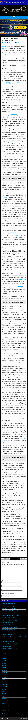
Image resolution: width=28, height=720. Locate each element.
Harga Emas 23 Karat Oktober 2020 (10, 610)
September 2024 (5, 656)
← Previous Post (5, 558)
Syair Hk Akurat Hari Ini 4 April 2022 (10, 648)
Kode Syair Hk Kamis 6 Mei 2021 (9, 620)
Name (3, 580)
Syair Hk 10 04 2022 (6, 646)
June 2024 (4, 663)
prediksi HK (23, 279)
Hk (21, 91)
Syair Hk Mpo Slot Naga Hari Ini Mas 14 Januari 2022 (14, 636)
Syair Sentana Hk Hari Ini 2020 (9, 629)
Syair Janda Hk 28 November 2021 (10, 641)
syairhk (4, 42)
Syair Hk (4, 46)
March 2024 (4, 670)
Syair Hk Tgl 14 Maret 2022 (8, 634)
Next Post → (24, 558)
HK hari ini (16, 143)
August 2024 (4, 658)
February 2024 (5, 672)
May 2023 (4, 693)
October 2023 (5, 682)
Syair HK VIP (4, 1)
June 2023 (4, 691)
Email (3, 584)
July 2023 (4, 689)
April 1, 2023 (11, 42)
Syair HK (8, 82)
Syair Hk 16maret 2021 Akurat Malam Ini (11, 615)
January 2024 (5, 675)
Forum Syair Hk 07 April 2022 (8, 617)
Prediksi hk (7, 143)
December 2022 (5, 705)
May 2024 (4, 665)
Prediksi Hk (7, 140)
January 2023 (5, 703)
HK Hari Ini (4, 197)
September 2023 (5, 684)
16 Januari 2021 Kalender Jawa (9, 608)
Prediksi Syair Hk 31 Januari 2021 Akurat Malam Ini (13, 643)
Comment (4, 568)
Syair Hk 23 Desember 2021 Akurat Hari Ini (12, 39)
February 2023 (5, 701)
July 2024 (4, 660)
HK (2, 54)
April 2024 (4, 667)
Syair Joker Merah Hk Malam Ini (9, 632)
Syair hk (4, 48)
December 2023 (5, 677)
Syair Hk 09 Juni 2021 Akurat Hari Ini (10, 639)
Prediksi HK (14, 114)
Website (3, 588)
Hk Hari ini (20, 286)
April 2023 (4, 696)
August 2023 (4, 686)
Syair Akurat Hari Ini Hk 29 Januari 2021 (11, 613)
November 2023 (5, 679)
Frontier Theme (23, 718)
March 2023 (4, 698)
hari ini (17, 42)
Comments (5, 43)
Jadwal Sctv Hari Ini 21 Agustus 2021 (10, 606)
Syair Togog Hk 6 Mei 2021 (8, 622)
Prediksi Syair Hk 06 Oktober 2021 (9, 603)
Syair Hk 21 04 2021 (6, 624)
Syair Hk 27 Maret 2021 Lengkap (9, 627)
